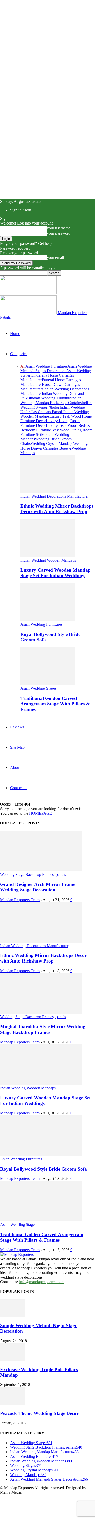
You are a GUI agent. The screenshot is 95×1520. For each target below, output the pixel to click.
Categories (18, 354)
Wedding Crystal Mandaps (52, 443)
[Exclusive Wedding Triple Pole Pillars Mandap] (12, 1359)
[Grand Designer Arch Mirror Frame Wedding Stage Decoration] (41, 870)
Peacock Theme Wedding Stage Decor (39, 1413)
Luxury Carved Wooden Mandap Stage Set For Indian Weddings (55, 572)
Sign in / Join (20, 210)
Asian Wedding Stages (38, 688)
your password (58, 233)
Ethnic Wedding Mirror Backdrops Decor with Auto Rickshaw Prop (56, 508)
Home (15, 333)
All (22, 366)
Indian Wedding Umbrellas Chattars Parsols (52, 409)
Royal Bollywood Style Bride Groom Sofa (43, 1169)
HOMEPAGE (40, 813)
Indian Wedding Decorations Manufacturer (54, 496)
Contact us (18, 788)
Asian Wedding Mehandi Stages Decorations (56, 368)
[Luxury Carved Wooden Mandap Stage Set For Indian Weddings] (47, 555)
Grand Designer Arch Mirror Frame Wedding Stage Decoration (37, 887)
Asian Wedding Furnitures (46, 366)
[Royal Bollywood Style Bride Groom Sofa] (47, 620)
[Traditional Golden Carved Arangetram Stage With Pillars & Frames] (47, 684)
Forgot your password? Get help (26, 243)
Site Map (17, 747)
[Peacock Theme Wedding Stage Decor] (12, 1403)
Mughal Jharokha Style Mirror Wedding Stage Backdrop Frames (42, 1029)
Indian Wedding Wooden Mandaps (48, 560)
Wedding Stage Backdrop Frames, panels (33, 874)
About (15, 767)
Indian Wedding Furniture (50, 398)
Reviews (17, 727)
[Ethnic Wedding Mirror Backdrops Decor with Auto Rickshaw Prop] (47, 491)
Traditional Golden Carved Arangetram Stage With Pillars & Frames (55, 704)
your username (58, 228)
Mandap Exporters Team (20, 900)
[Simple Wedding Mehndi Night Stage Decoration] (12, 1315)
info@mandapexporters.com (41, 1282)
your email (55, 257)
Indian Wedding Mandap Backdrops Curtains (51, 400)
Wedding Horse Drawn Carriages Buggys (54, 445)
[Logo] (28, 293)
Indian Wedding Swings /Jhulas (56, 404)
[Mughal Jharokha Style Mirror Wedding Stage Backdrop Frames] (41, 1012)
